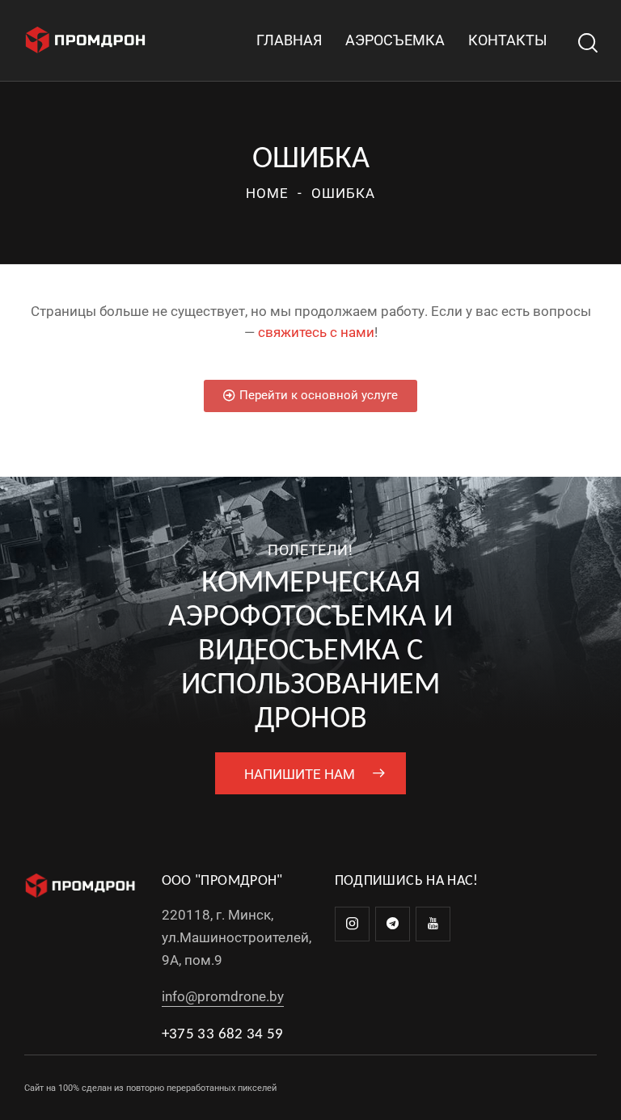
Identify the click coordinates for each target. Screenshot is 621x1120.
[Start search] (587, 43)
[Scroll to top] (590, 1089)
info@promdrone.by (223, 996)
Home (267, 193)
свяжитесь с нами (316, 332)
